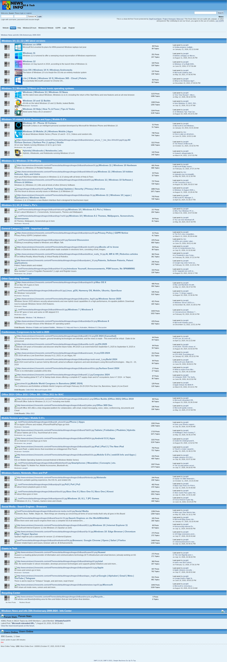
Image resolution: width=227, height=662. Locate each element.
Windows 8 (103, 321)
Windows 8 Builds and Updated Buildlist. (40, 327)
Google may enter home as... (185, 263)
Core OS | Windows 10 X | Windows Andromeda (47, 70)
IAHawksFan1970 (63, 621)
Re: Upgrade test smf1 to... (184, 271)
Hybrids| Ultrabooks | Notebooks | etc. (43, 150)
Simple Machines (119, 660)
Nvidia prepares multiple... (184, 47)
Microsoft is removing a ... (184, 586)
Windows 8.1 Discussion (97, 327)
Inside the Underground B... (184, 441)
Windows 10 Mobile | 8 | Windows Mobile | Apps (48, 131)
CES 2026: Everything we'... (184, 354)
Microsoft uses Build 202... (184, 362)
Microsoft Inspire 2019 (43, 390)
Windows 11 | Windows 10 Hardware (118, 165)
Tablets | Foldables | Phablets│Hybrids (115, 430)
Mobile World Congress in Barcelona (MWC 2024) (57, 383)
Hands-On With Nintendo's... (185, 479)
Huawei (101, 552)
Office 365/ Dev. (104, 405)
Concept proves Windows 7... (185, 312)
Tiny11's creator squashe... (184, 449)
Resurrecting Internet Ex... (184, 526)
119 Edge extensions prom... (185, 534)
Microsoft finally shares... (183, 166)
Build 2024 (111, 359)
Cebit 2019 (30, 390)
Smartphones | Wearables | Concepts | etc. (93, 463)
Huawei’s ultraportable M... (184, 153)
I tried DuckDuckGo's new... (184, 542)
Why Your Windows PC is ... (184, 211)
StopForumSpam (155, 19)
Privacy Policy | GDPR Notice (113, 233)
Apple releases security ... (184, 570)
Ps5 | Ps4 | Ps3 (72, 484)
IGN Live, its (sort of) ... (183, 338)
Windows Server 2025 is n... (184, 302)
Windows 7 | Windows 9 (80, 309)
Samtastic (34, 106)
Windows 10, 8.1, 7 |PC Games (83, 498)
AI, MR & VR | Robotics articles (122, 254)
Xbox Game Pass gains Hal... (185, 493)
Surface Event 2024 (109, 368)
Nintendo (101, 477)
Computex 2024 (101, 375)
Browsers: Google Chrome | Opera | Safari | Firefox (99, 540)
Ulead (25, 306)
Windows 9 (41, 317)
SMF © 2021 (107, 660)
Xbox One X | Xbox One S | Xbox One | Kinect (90, 491)
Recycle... (99, 597)
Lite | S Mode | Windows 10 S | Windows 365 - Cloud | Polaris (54, 78)
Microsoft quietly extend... (184, 408)
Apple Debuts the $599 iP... (184, 385)
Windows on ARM (32, 44)
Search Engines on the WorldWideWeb (89, 518)
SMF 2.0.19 (98, 660)
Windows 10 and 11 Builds (36, 101)
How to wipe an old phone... (184, 134)
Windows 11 (29, 53)
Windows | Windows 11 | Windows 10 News (45, 92)
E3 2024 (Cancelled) (105, 336)
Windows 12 (29, 61)
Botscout (180, 19)
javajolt (185, 45)
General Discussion (78, 240)
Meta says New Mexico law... (185, 512)
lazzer (25, 314)
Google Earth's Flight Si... (183, 578)
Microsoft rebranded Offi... (184, 400)
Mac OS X (101, 282)
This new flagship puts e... (184, 555)
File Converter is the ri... (183, 182)
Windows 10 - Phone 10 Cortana (39, 123)
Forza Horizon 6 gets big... (184, 500)
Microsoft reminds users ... (184, 322)
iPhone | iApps (77, 422)
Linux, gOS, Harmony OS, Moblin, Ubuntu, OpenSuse (94, 290)
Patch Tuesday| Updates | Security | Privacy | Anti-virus (76, 189)
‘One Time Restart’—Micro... (185, 95)
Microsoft (108, 585)
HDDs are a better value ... (184, 241)
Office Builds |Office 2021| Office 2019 (114, 399)
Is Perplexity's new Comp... (184, 255)
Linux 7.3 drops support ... (184, 293)
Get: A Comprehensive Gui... (185, 248)
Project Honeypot (169, 19)
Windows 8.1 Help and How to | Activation (71, 327)
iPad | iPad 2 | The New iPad (109, 446)
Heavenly (26, 223)
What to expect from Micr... (184, 369)
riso (184, 132)
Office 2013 (30, 413)
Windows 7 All (31, 317)
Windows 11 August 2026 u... (185, 190)
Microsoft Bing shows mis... (184, 519)
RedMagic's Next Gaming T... (185, 433)
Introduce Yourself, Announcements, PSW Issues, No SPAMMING (101, 268)
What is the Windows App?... (185, 81)
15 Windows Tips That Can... (185, 112)
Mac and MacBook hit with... (184, 285)
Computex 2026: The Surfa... (185, 377)
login (22, 13)
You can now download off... (184, 220)
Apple (100, 567)
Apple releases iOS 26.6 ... (184, 457)
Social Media (82, 511)
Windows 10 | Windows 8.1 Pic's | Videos (89, 209)
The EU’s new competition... (184, 234)
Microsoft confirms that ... (183, 72)
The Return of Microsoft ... (184, 144)
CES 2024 (105, 353)
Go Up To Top (131, 660)
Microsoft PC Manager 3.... (184, 198)
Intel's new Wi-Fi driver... (183, 562)
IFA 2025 (102, 344)
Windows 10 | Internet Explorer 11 (110, 525)
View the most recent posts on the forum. (18, 626)
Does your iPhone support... (184, 424)
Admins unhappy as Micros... (185, 56)
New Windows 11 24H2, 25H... (185, 103)
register (29, 13)
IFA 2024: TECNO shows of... (185, 347)
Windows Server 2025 (110, 299)
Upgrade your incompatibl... (184, 174)
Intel (100, 561)
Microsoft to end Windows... (184, 126)
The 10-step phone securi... (184, 465)
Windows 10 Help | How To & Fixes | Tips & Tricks (49, 109)
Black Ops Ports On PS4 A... (185, 486)
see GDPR (220, 21)
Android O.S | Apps (105, 438)
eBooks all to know (108, 247)
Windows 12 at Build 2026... (184, 64)
